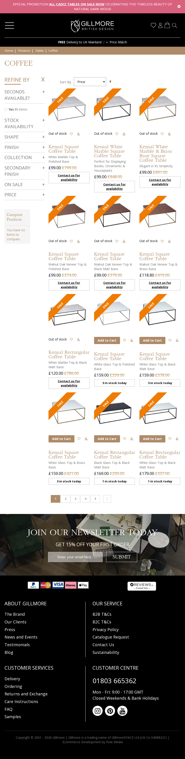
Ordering (13, 686)
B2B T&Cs (101, 614)
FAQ (8, 709)
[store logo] (92, 25)
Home (9, 51)
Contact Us (103, 644)
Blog (9, 652)
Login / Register (160, 25)
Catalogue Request (110, 637)
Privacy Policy (105, 629)
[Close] (179, 6)
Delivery (12, 678)
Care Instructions (21, 701)
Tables (39, 51)
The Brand (15, 614)
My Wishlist (153, 25)
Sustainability (105, 652)
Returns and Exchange (26, 694)
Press (10, 629)
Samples (13, 716)
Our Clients (15, 622)
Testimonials (17, 644)
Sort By (65, 81)
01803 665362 (114, 680)
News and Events (21, 637)
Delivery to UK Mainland (80, 42)
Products (24, 51)
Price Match (118, 42)
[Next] (107, 499)
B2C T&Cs (101, 622)
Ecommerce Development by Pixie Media (92, 742)
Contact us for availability (69, 177)
